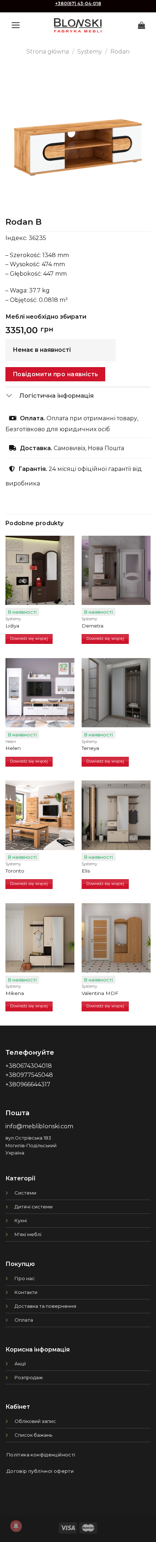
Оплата (24, 1320)
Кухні (21, 1220)
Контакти (26, 1292)
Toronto (14, 871)
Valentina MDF (100, 993)
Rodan (120, 51)
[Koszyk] (141, 25)
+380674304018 (28, 1065)
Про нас (25, 1278)
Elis (86, 871)
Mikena (14, 993)
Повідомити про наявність (55, 374)
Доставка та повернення (45, 1306)
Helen (13, 748)
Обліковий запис (35, 1421)
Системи (25, 1193)
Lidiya (12, 626)
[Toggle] (12, 396)
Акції (20, 1363)
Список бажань (33, 1435)
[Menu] (16, 25)
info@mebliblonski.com (39, 1126)
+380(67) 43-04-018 (78, 3)
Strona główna (47, 51)
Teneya (90, 748)
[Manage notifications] (16, 1526)
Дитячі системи (34, 1206)
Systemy (89, 51)
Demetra (92, 626)
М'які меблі (28, 1234)
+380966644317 (27, 1084)
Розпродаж (29, 1377)
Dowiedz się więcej (29, 638)
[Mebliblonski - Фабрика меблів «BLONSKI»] (78, 25)
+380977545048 (29, 1074)
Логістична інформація (56, 395)
